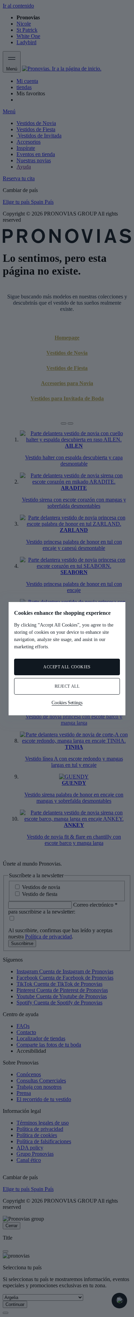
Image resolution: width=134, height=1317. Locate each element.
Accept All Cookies (67, 667)
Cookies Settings (67, 702)
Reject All (67, 686)
